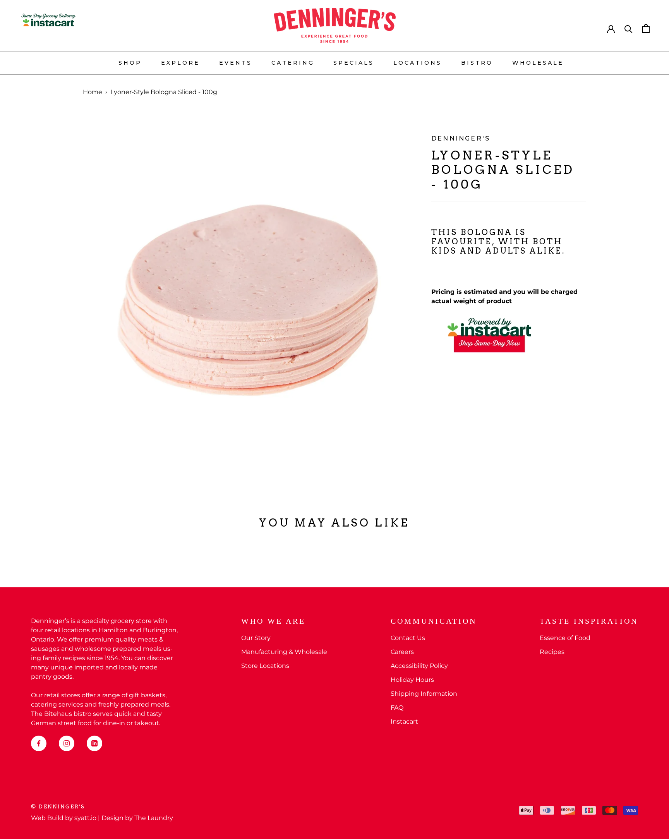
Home (92, 92)
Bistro (477, 62)
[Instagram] (66, 743)
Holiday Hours (412, 679)
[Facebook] (38, 743)
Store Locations (265, 665)
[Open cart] (646, 28)
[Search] (628, 28)
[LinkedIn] (94, 743)
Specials (353, 62)
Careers (402, 651)
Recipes (552, 651)
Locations (417, 62)
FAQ (397, 707)
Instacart (404, 721)
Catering (292, 62)
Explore (180, 62)
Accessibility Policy (419, 665)
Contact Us (408, 638)
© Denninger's (58, 807)
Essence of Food (565, 638)
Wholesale (538, 62)
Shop (130, 62)
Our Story (256, 638)
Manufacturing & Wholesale (284, 651)
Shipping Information (424, 693)
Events (235, 62)
